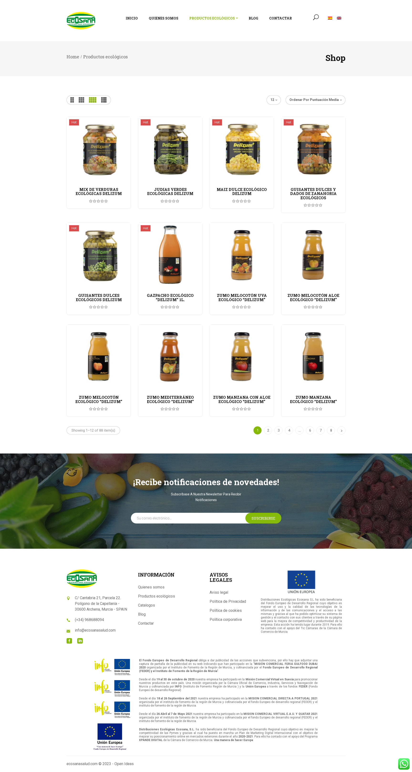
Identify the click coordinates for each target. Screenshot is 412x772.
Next (341, 430)
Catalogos (146, 605)
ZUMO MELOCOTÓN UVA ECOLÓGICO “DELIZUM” (242, 297)
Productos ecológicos (156, 596)
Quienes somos (151, 587)
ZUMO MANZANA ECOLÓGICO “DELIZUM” (313, 399)
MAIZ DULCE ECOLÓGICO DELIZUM (242, 191)
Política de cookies (226, 610)
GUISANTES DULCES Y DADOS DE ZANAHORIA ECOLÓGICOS (313, 193)
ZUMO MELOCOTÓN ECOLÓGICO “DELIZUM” (98, 399)
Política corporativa (226, 619)
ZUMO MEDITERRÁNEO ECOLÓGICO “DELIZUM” (170, 399)
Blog (142, 614)
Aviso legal (219, 592)
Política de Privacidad (228, 601)
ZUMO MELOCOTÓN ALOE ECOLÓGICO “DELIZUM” (313, 297)
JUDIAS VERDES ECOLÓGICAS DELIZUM (170, 191)
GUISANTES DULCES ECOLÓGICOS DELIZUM (99, 297)
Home (73, 57)
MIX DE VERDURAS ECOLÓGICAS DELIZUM (99, 191)
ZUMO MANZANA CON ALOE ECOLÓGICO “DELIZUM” (241, 399)
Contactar (146, 623)
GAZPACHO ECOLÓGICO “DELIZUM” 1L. (170, 297)
